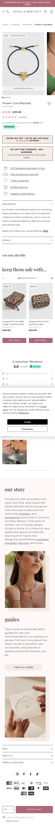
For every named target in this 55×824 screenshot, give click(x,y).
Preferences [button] (23, 413)
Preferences (27, 429)
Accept (27, 422)
